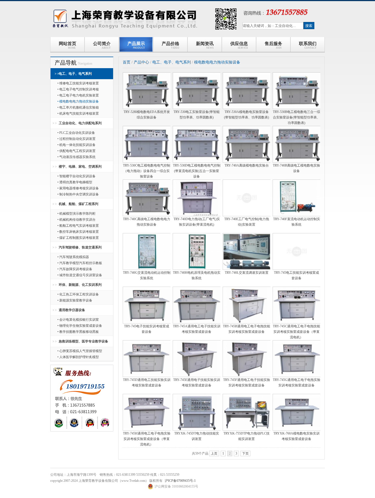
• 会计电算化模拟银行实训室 (78, 320)
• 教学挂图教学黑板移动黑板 (78, 332)
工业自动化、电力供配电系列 (80, 123)
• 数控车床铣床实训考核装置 (78, 232)
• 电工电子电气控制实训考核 (78, 89)
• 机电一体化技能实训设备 (76, 145)
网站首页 (67, 45)
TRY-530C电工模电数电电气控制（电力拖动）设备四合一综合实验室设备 (146, 171)
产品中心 (141, 62)
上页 (214, 453)
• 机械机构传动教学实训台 (76, 220)
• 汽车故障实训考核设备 (74, 269)
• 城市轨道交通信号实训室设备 (79, 275)
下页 (245, 453)
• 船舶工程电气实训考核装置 (78, 226)
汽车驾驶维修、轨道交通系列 (80, 247)
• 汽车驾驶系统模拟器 (73, 257)
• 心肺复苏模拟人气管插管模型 (79, 351)
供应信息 (239, 45)
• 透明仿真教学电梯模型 (74, 182)
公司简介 (102, 45)
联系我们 (308, 45)
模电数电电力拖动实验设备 (217, 62)
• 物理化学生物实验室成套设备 (79, 326)
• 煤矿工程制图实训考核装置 (78, 238)
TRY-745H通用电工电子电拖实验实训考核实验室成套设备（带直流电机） (146, 438)
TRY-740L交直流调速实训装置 (246, 273)
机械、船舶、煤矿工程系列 (78, 204)
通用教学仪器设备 (72, 310)
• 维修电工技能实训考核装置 (78, 83)
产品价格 (171, 45)
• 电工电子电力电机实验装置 (78, 95)
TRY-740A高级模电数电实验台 (247, 165)
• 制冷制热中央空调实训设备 (78, 194)
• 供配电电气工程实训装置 (76, 151)
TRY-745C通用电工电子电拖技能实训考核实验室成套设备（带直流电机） (296, 331)
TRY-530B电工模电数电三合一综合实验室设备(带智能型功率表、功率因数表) (296, 117)
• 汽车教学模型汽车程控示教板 (79, 263)
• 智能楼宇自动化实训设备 (76, 176)
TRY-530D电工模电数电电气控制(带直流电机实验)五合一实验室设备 (196, 171)
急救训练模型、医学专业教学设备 (83, 341)
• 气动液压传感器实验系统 (76, 157)
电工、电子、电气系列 (75, 74)
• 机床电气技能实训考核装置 (78, 113)
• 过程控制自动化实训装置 (76, 139)
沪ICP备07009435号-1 (180, 481)
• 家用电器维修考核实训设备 (78, 188)
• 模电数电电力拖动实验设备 (78, 101)
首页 (126, 62)
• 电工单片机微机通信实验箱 (78, 107)
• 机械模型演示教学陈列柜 (76, 213)
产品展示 (136, 45)
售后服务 (273, 45)
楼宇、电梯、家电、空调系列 (80, 166)
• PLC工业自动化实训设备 (76, 133)
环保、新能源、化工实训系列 (80, 285)
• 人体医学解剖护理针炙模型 (78, 357)
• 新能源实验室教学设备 (74, 300)
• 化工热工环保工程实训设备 (78, 294)
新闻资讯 (205, 45)
